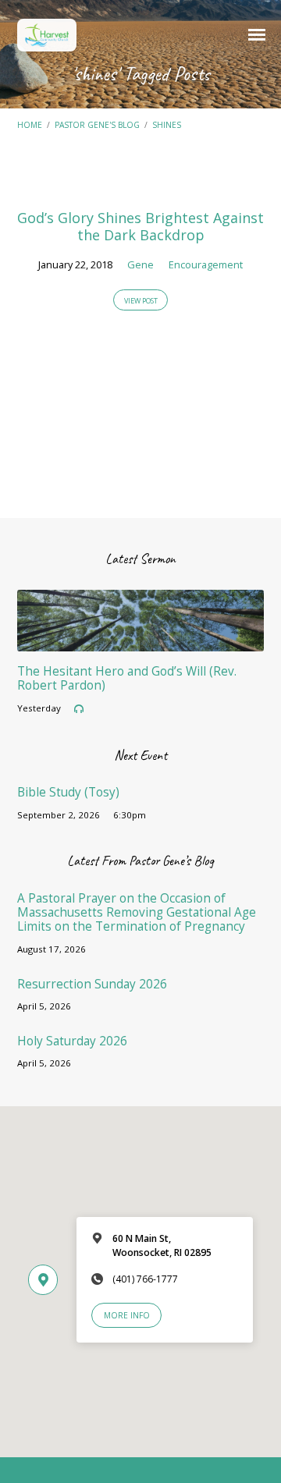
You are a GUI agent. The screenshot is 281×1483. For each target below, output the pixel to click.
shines (166, 124)
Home (29, 124)
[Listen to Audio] (79, 709)
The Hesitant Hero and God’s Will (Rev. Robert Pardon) (127, 678)
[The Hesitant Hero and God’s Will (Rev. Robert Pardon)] (141, 642)
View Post (141, 301)
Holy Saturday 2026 (72, 1041)
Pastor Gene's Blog (97, 124)
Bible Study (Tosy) (68, 792)
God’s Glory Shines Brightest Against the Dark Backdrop (140, 226)
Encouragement (206, 264)
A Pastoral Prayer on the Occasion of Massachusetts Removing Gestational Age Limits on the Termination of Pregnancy (136, 912)
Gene (140, 264)
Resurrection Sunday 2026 (92, 984)
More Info (127, 1315)
